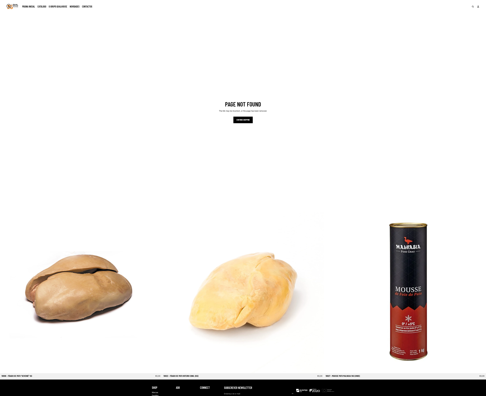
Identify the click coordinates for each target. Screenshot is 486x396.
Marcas (155, 392)
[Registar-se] (292, 393)
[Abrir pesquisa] (473, 6)
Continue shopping (243, 120)
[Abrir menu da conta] (478, 6)
